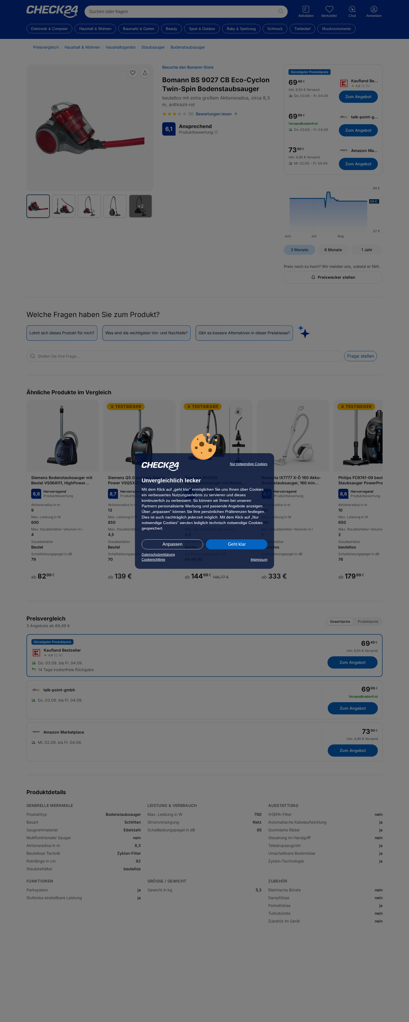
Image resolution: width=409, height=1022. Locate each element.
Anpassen (172, 544)
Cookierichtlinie (153, 560)
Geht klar (237, 544)
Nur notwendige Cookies (248, 464)
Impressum (259, 560)
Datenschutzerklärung (158, 555)
